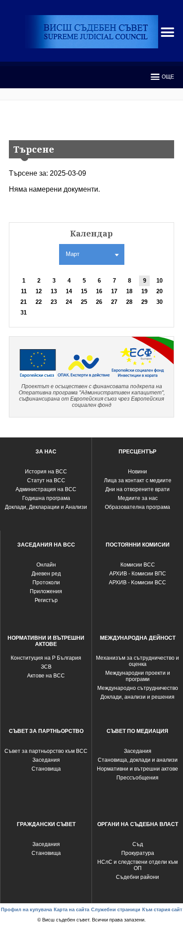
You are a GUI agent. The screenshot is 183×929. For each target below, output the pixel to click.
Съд (137, 844)
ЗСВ (46, 667)
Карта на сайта (71, 909)
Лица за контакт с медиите (137, 480)
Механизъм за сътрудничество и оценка (137, 661)
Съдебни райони (137, 877)
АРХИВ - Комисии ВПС (137, 574)
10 (159, 280)
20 (159, 291)
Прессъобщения (137, 778)
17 (114, 291)
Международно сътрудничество (137, 688)
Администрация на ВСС (46, 489)
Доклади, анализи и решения (137, 697)
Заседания (46, 760)
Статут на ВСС (46, 480)
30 (159, 302)
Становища (46, 769)
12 (39, 291)
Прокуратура (137, 853)
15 (84, 291)
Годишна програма (46, 498)
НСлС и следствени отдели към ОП (137, 865)
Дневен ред (46, 574)
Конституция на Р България (46, 658)
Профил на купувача (26, 909)
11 (24, 291)
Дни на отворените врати (137, 489)
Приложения (46, 591)
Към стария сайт (162, 909)
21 (23, 302)
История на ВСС (46, 471)
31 (23, 312)
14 (69, 291)
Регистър (46, 600)
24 (69, 302)
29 (144, 302)
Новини (137, 471)
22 (39, 302)
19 (144, 291)
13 (54, 291)
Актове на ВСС (46, 676)
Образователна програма (137, 507)
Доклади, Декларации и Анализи (46, 507)
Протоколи (46, 582)
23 (54, 302)
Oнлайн (46, 565)
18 (129, 291)
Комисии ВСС (137, 565)
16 (99, 291)
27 (114, 302)
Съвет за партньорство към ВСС (46, 751)
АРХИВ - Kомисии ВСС (137, 582)
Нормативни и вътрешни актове (137, 769)
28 (129, 302)
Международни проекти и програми (137, 676)
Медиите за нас (138, 498)
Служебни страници (115, 909)
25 (84, 302)
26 (99, 302)
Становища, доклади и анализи (138, 760)
